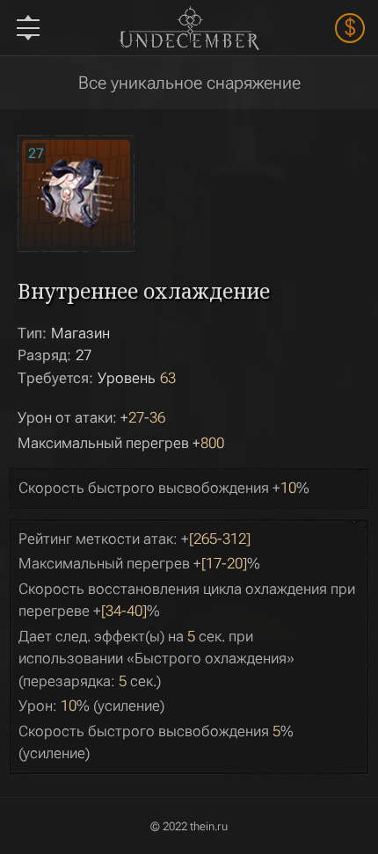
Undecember (188, 27)
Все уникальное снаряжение (189, 82)
